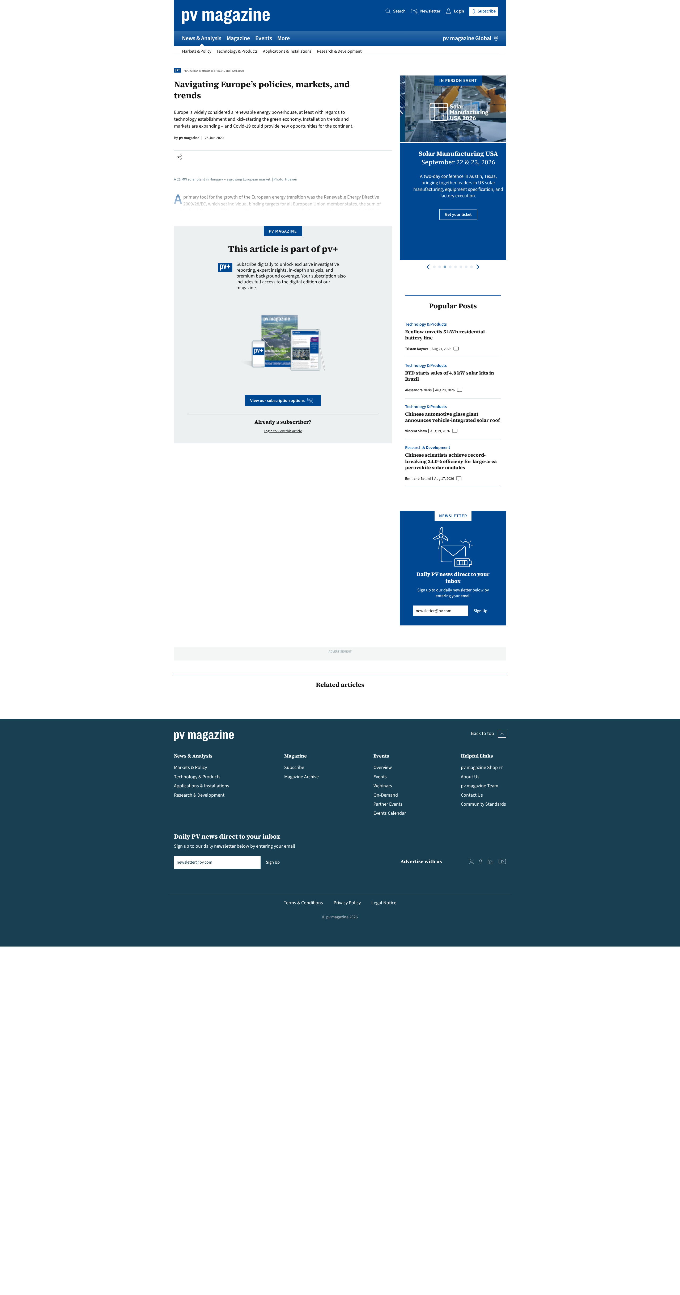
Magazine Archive (301, 776)
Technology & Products (237, 51)
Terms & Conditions (303, 902)
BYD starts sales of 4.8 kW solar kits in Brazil (449, 376)
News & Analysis (201, 38)
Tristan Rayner (416, 349)
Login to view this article (283, 431)
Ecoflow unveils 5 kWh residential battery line (445, 335)
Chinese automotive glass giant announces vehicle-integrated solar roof (452, 417)
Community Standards (483, 804)
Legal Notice (383, 902)
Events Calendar (389, 813)
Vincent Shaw (416, 431)
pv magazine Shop (479, 767)
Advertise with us (421, 861)
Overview (382, 767)
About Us (470, 776)
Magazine (238, 38)
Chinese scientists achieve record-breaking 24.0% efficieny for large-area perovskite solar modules (451, 461)
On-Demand (385, 795)
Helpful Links (477, 755)
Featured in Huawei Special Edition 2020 (214, 71)
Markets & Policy (196, 51)
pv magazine (189, 138)
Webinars (382, 786)
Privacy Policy (347, 902)
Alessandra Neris (418, 390)
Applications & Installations (287, 51)
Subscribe (294, 767)
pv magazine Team (479, 786)
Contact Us (472, 795)
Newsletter (430, 11)
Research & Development (339, 51)
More (283, 38)
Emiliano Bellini (418, 478)
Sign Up (480, 611)
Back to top (482, 733)
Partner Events (387, 804)
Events (263, 38)
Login (459, 11)
